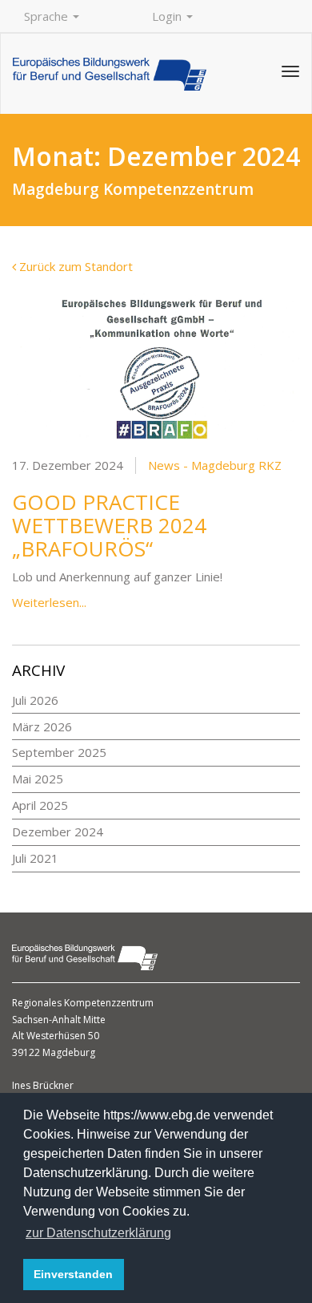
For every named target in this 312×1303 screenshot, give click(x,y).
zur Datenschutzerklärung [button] (98, 1233)
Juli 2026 (35, 700)
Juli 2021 (35, 858)
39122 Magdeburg (53, 1052)
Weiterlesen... (49, 602)
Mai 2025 (37, 779)
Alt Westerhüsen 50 (55, 1035)
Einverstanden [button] (73, 1274)
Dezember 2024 (57, 831)
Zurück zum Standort (74, 266)
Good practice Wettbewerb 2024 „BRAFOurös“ (109, 525)
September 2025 (59, 752)
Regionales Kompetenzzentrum (83, 1003)
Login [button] (168, 16)
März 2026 (42, 726)
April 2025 (40, 805)
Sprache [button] (47, 16)
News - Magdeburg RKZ (215, 465)
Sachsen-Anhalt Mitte (59, 1019)
